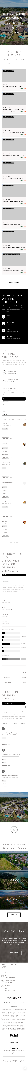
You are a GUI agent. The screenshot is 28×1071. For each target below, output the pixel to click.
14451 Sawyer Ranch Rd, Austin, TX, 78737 (10, 756)
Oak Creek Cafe (6, 443)
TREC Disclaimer (14, 1006)
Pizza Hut (4, 521)
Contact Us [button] (14, 952)
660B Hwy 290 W (6, 503)
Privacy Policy (20, 1061)
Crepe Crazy (5, 501)
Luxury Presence (14, 1053)
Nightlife (9, 414)
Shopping (9, 404)
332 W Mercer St (6, 425)
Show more (14, 543)
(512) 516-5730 (8, 982)
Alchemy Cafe (5, 462)
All (9, 398)
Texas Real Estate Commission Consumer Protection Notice (14, 1002)
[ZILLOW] (16, 1042)
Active (9, 408)
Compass (9, 1012)
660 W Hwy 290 (6, 445)
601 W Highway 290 (7, 484)
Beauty (9, 411)
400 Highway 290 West (8, 523)
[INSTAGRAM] (12, 1042)
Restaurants (9, 401)
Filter (8, 63)
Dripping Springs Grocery (8, 482)
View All (14, 914)
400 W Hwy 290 (6, 464)
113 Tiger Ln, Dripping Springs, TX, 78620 (10, 777)
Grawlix (3, 423)
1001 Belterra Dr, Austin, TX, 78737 (9, 734)
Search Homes (14, 282)
